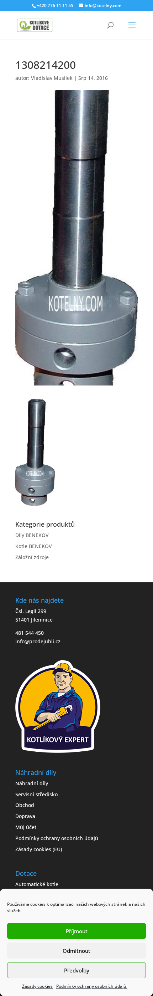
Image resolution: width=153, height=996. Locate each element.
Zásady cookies (37, 986)
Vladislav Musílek (52, 78)
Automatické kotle (36, 884)
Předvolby (76, 970)
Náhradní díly (31, 783)
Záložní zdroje (32, 557)
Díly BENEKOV (32, 535)
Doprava (25, 816)
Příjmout (77, 931)
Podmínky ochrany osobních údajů (91, 986)
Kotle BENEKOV (33, 546)
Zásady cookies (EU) (38, 849)
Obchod (24, 805)
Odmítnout (76, 950)
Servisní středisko (36, 794)
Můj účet (25, 827)
